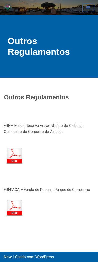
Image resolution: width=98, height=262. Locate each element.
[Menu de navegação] (88, 7)
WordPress (44, 257)
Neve (8, 257)
